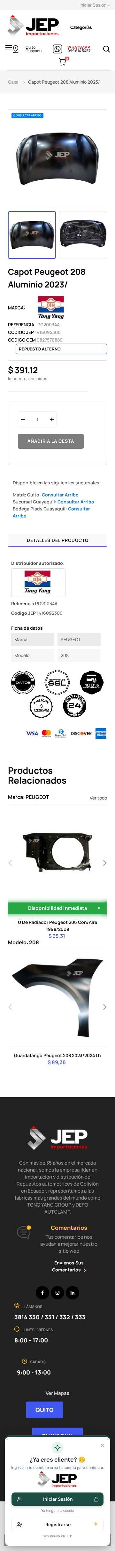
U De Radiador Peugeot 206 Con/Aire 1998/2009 (57, 925)
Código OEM (22, 340)
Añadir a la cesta (50, 441)
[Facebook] (42, 1293)
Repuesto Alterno (40, 349)
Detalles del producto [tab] (57, 540)
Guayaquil (34, 50)
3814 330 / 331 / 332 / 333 (50, 1317)
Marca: (16, 308)
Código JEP (21, 332)
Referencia (21, 325)
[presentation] (10, 862)
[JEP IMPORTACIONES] (33, 25)
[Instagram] (57, 1293)
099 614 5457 (78, 50)
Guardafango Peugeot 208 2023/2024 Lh (57, 1055)
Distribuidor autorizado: (38, 563)
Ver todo (98, 798)
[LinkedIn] (72, 1293)
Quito (30, 47)
